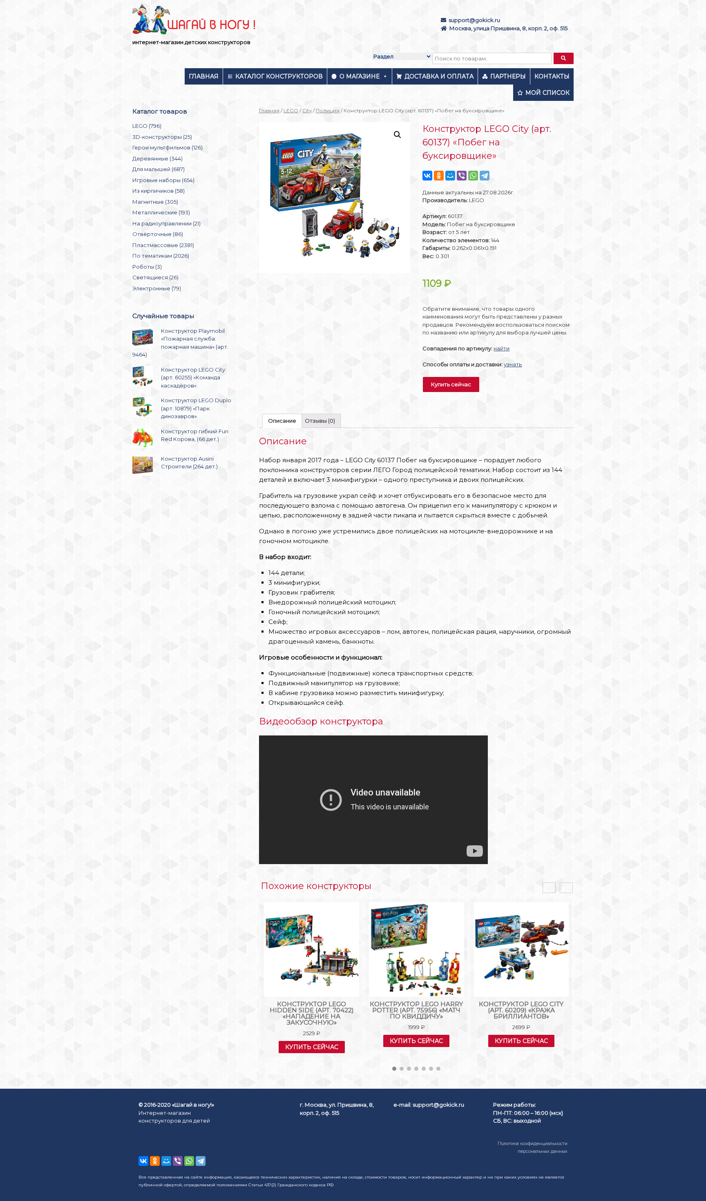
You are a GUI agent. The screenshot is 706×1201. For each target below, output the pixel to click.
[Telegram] (484, 175)
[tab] (282, 421)
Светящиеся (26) (155, 277)
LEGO (291, 110)
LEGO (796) (146, 126)
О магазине (360, 76)
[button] (394, 1068)
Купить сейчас (451, 384)
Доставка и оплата (439, 76)
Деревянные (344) (157, 158)
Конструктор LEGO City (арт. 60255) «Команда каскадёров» (193, 377)
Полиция (328, 110)
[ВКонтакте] (427, 175)
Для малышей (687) (158, 169)
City (307, 110)
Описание (282, 420)
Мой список (547, 92)
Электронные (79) (156, 288)
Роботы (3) (147, 266)
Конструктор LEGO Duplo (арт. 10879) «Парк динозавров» (196, 408)
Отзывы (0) (320, 420)
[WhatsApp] (473, 175)
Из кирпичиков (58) (158, 190)
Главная (204, 76)
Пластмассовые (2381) (163, 245)
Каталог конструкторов (279, 76)
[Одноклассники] (439, 175)
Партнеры (508, 76)
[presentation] (549, 888)
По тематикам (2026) (160, 255)
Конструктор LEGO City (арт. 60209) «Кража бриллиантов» (521, 1010)
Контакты (552, 76)
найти (501, 348)
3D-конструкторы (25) (162, 137)
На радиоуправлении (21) (166, 223)
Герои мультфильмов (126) (167, 147)
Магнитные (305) (155, 201)
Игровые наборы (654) (163, 180)
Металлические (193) (161, 212)
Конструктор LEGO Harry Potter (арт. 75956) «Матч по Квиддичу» (416, 1010)
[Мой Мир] (450, 175)
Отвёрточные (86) (157, 234)
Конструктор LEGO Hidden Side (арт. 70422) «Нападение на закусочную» (312, 1013)
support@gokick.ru (474, 20)
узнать (513, 364)
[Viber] (462, 175)
